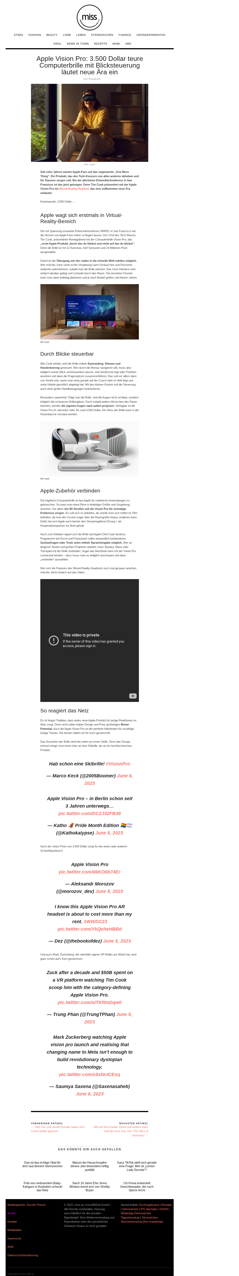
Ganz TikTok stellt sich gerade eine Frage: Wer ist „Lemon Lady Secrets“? (137, 1166)
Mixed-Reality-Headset (74, 188)
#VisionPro (118, 763)
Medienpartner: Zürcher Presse (26, 1204)
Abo (128, 43)
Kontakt (12, 1221)
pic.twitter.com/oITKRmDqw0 (90, 1002)
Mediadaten (14, 1230)
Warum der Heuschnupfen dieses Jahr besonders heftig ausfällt (90, 1166)
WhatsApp (127, 1213)
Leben (81, 34)
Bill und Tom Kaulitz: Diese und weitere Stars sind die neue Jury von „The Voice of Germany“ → (121, 1131)
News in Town (78, 43)
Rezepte (100, 43)
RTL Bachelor (149, 1209)
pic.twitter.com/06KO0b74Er (89, 871)
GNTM (163, 1209)
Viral (57, 43)
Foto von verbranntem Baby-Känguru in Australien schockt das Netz (42, 1187)
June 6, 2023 (90, 1093)
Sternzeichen (102, 34)
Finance (125, 34)
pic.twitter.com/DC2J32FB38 (89, 813)
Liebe (67, 34)
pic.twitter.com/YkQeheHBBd (90, 929)
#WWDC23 (95, 921)
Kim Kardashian (154, 1221)
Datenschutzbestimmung (22, 1255)
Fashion (34, 34)
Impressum (14, 1238)
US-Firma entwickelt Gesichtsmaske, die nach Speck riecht (136, 1187)
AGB (10, 1246)
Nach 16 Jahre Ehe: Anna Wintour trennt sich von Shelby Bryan (89, 1187)
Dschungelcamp (149, 1204)
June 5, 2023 (109, 832)
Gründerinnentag (151, 34)
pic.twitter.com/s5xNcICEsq (89, 1074)
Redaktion (95, 78)
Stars (18, 34)
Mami (116, 43)
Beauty (52, 34)
